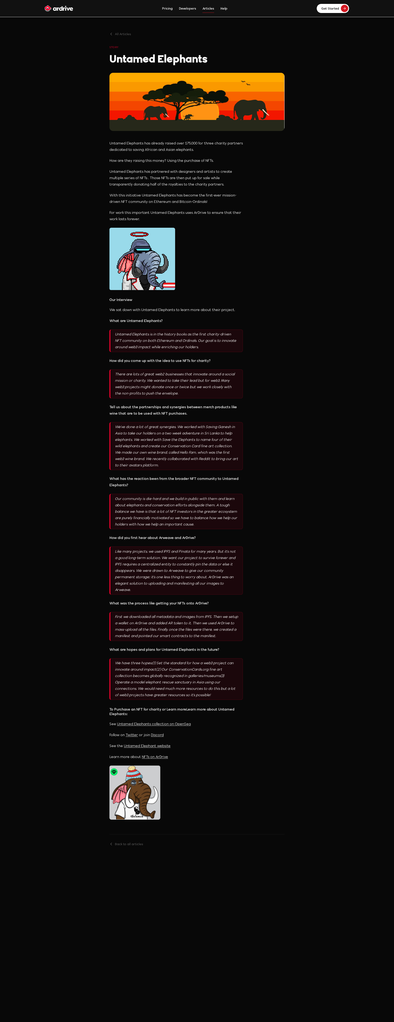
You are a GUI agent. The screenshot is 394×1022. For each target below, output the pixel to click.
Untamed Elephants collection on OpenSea (154, 724)
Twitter (132, 735)
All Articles (123, 34)
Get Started (330, 8)
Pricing (167, 8)
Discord (157, 735)
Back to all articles (129, 844)
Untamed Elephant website (147, 746)
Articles (208, 8)
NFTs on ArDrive (155, 757)
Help (223, 8)
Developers (187, 8)
